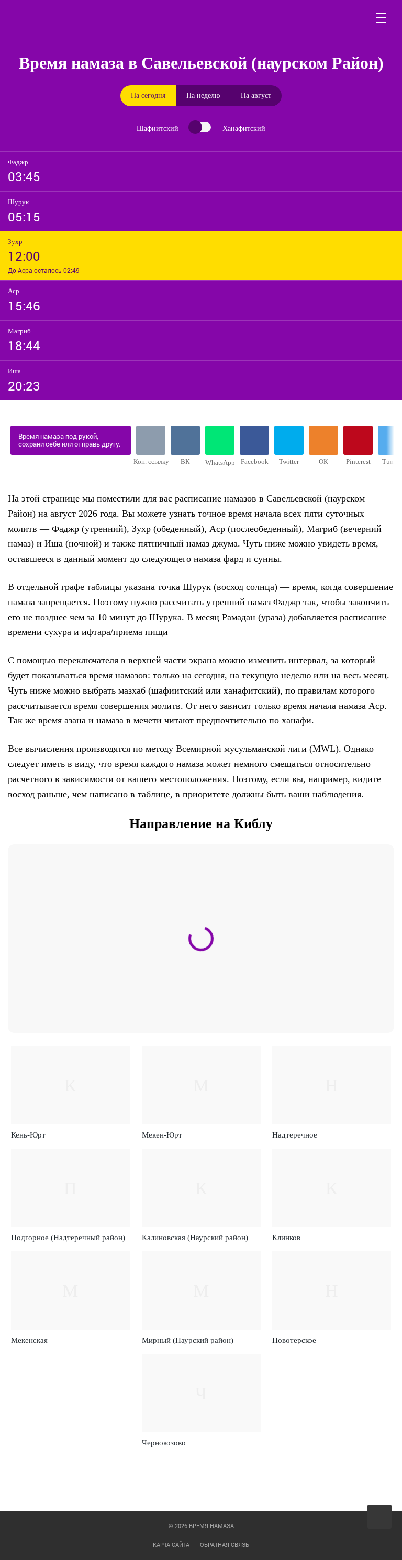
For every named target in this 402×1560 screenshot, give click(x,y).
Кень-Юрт (28, 1135)
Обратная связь (224, 1544)
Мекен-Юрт (162, 1135)
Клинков (286, 1237)
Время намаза (58, 18)
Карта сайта (171, 1544)
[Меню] (381, 17)
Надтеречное (294, 1135)
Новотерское (294, 1340)
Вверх (380, 1517)
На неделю (203, 95)
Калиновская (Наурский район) (195, 1237)
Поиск (356, 17)
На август (256, 95)
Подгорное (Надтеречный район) (68, 1237)
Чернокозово (164, 1443)
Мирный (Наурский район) (187, 1340)
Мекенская (29, 1340)
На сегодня (148, 95)
